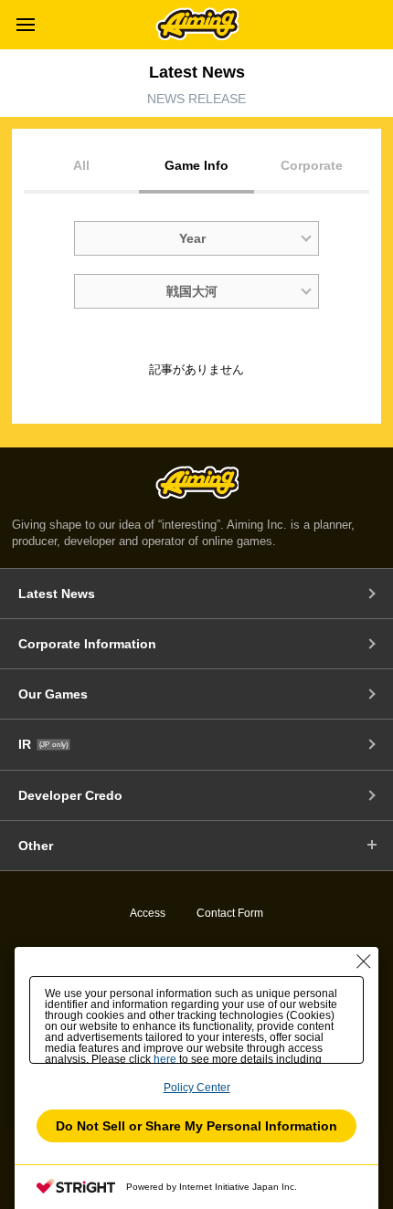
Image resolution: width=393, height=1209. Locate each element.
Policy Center (197, 1087)
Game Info (196, 165)
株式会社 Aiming (197, 23)
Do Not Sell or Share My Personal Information (196, 1126)
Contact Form (229, 913)
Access (147, 913)
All (81, 165)
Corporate (312, 165)
